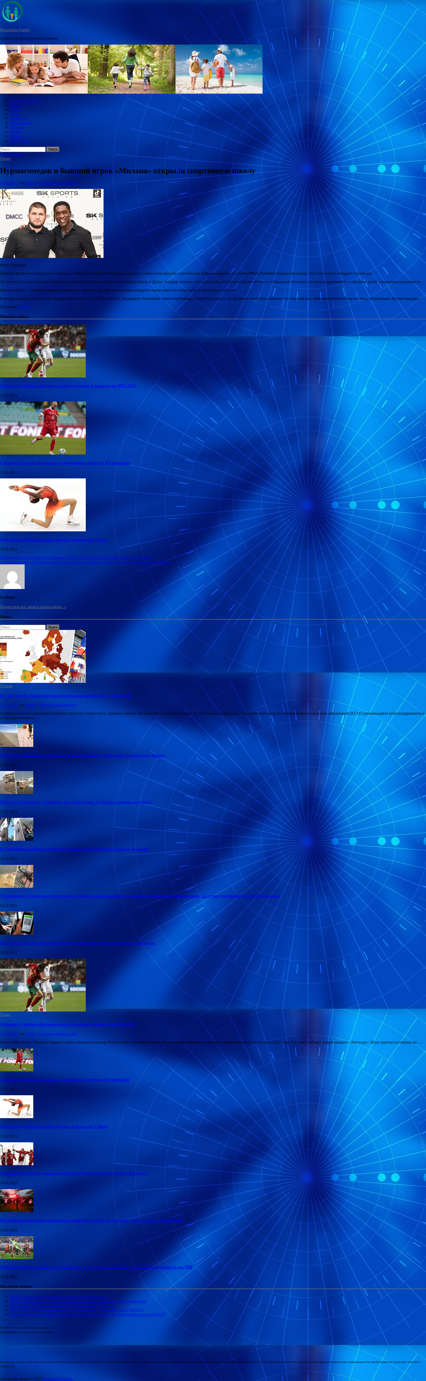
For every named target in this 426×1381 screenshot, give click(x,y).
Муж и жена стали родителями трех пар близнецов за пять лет (62, 1305)
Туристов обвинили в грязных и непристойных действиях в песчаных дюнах (82, 755)
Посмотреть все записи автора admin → (33, 607)
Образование (21, 123)
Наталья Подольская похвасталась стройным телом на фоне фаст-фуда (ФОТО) (76, 1310)
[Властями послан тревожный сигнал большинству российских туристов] (16, 933)
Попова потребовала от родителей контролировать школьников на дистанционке (78, 1301)
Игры (14, 114)
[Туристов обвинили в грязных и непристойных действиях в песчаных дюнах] (16, 745)
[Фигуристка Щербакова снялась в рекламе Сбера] (43, 530)
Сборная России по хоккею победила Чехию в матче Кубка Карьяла (73, 1173)
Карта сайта (20, 140)
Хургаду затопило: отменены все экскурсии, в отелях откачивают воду (76, 802)
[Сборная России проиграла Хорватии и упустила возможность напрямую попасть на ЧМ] (16, 1258)
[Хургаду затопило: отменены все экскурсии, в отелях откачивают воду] (16, 793)
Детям (15, 109)
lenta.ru (24, 307)
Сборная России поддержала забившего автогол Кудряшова (65, 462)
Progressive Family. (15, 30)
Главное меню (12, 154)
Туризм (16, 136)
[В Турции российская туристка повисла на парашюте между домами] (16, 839)
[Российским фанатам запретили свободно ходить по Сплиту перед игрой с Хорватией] (16, 1211)
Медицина (19, 118)
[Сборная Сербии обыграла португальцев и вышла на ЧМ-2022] (43, 376)
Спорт (15, 132)
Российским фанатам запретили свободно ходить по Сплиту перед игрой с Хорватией (91, 1220)
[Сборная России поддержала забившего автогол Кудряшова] (43, 453)
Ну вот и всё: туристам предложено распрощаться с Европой (65, 695)
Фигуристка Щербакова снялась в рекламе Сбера (53, 539)
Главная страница (25, 101)
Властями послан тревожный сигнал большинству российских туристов (77, 942)
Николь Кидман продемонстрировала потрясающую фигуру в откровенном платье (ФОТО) (87, 1314)
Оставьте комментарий (57, 183)
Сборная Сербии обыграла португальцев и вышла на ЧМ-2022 (68, 385)
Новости (17, 105)
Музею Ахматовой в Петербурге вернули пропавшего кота (59, 1297)
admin (30, 183)
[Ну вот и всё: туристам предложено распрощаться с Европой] (43, 681)
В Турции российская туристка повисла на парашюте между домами (74, 849)
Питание (17, 127)
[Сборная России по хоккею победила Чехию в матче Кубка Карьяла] (16, 1164)
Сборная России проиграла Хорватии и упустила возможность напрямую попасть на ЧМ (96, 1267)
